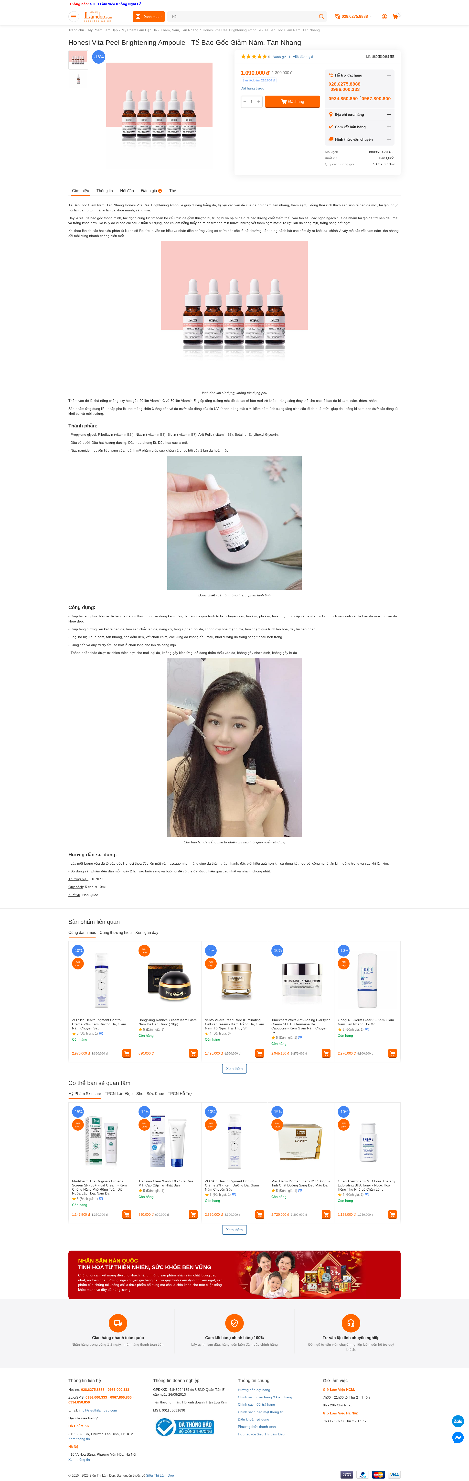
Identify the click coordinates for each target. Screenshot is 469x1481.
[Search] (321, 16)
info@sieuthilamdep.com (98, 1410)
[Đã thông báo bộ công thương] (183, 1427)
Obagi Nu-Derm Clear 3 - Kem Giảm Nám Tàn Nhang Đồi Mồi (366, 1022)
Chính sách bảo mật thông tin (261, 1412)
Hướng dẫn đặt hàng (254, 1390)
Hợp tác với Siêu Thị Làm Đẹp (261, 1434)
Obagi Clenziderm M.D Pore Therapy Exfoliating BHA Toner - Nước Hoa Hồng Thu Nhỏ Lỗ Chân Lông (366, 1185)
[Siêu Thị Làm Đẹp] (98, 16)
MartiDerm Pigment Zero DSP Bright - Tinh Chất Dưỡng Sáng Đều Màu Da (300, 1183)
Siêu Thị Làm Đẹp (160, 1475)
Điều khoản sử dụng (253, 1419)
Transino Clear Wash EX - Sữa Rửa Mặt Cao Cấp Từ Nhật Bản (166, 1183)
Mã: (369, 57)
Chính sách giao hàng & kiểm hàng (265, 1397)
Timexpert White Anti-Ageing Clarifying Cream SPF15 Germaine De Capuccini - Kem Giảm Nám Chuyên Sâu (300, 1026)
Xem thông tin (79, 1439)
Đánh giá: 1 (281, 57)
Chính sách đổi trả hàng (256, 1404)
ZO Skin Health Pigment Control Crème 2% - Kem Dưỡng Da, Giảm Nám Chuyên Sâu (99, 1024)
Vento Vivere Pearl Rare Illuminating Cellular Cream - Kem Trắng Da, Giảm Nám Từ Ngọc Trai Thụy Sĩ (234, 1024)
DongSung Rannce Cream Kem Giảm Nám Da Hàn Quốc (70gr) (168, 1022)
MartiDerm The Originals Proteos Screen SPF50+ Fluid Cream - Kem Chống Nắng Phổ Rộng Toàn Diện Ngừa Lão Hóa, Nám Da (99, 1187)
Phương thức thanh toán (257, 1427)
